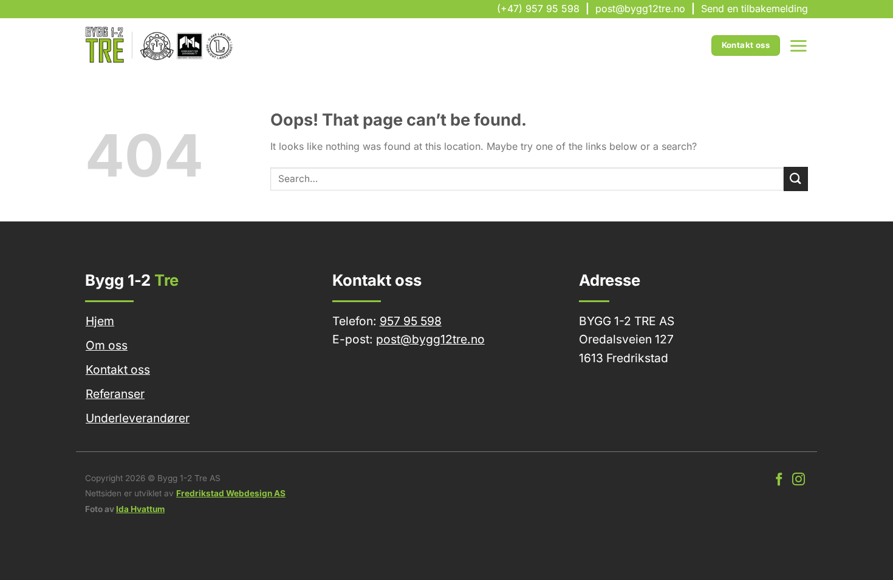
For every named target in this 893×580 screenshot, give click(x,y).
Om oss (107, 345)
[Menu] (798, 45)
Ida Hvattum (140, 509)
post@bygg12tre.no (640, 8)
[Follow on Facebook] (779, 480)
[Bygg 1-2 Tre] (160, 45)
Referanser (115, 393)
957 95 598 (411, 321)
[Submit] (796, 179)
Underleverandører (138, 418)
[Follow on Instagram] (798, 480)
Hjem (100, 321)
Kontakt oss (118, 369)
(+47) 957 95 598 (538, 8)
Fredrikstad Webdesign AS (231, 493)
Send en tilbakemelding (754, 8)
